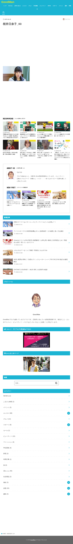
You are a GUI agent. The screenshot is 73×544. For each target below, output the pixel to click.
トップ (4, 5)
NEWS (49, 5)
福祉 (6, 482)
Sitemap (10, 5)
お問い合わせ (17, 5)
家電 (70, 5)
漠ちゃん (7, 471)
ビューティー (43, 5)
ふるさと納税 (8, 401)
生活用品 (7, 476)
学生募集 (36, 5)
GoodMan (7, 2)
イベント (61, 5)
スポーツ (55, 5)
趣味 (66, 5)
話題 (6, 488)
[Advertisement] (36, 48)
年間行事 (7, 459)
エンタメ (25, 5)
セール (6, 430)
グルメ (30, 5)
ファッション (8, 442)
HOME (4, 533)
